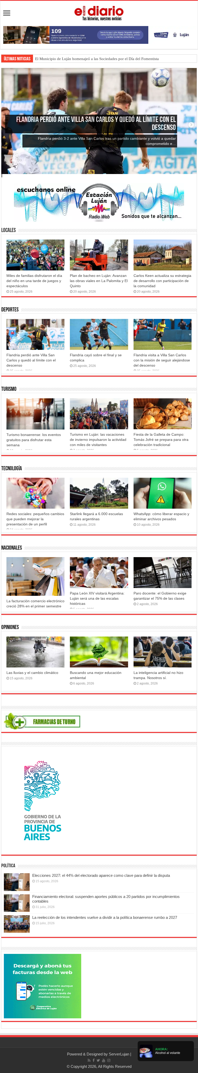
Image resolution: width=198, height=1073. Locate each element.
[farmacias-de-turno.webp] (42, 721)
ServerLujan (119, 1054)
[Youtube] (104, 1060)
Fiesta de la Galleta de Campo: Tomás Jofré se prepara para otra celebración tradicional (161, 439)
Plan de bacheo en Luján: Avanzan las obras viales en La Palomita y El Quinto (99, 281)
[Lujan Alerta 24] (99, 34)
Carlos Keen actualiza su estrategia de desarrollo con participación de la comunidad (162, 281)
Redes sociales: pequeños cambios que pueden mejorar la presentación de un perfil (35, 519)
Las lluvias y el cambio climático (32, 673)
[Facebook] (93, 1060)
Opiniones (10, 628)
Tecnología (11, 469)
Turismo (8, 389)
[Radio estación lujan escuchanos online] (99, 202)
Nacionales (11, 548)
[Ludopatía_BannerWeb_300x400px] (42, 800)
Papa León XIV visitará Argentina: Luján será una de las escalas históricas (97, 598)
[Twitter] (98, 1060)
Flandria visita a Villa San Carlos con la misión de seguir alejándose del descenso (162, 360)
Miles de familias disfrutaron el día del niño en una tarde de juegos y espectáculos (34, 281)
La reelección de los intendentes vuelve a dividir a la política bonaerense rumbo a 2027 (104, 917)
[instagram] (109, 1060)
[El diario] (99, 12)
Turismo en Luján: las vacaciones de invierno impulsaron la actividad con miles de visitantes (98, 439)
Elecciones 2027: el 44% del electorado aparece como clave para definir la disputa (101, 875)
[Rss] (89, 1060)
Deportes (10, 310)
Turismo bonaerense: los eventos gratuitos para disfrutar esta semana (33, 440)
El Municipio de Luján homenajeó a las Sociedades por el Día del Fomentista (97, 59)
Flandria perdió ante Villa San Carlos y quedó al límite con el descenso (31, 360)
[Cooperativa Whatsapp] (42, 986)
